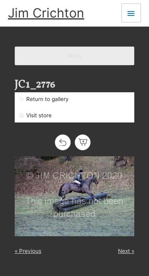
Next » (126, 251)
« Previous (28, 251)
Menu (75, 55)
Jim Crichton (46, 13)
